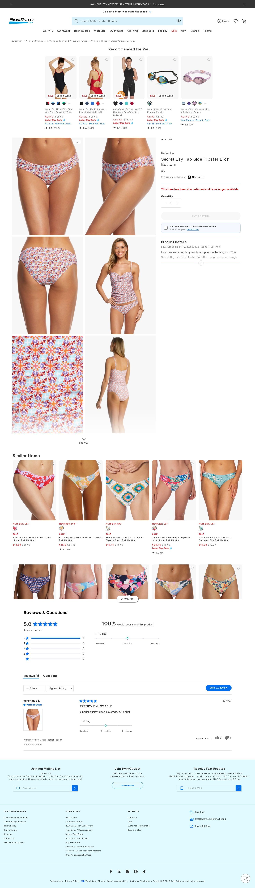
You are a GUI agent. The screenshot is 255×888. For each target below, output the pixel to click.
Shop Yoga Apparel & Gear (78, 855)
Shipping (7, 834)
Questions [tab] (50, 676)
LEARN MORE (127, 785)
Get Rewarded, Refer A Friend (210, 819)
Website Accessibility (13, 842)
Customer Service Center (15, 817)
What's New (71, 817)
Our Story (132, 817)
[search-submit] (76, 21)
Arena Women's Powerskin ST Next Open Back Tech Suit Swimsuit (127, 112)
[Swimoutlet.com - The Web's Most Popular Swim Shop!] (21, 20)
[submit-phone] (238, 788)
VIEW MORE (127, 599)
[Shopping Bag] (244, 21)
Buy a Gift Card (72, 842)
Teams (207, 30)
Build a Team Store (74, 834)
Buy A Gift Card (202, 826)
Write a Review (221, 688)
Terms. (238, 779)
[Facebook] (111, 871)
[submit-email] (75, 788)
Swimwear (63, 30)
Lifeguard (148, 30)
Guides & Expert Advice (14, 821)
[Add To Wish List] (77, 142)
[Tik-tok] (144, 871)
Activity (48, 30)
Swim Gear (116, 30)
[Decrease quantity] (165, 203)
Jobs (130, 821)
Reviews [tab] (31, 676)
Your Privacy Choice (95, 881)
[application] (245, 878)
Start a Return (10, 830)
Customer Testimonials (139, 826)
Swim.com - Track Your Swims (79, 846)
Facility (162, 30)
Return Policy (9, 826)
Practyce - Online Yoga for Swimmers (83, 851)
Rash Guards (82, 30)
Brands (195, 30)
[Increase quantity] (177, 203)
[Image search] (179, 21)
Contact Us (8, 838)
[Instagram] (127, 871)
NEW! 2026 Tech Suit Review (79, 826)
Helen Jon (167, 153)
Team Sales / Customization (78, 830)
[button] (166, 139)
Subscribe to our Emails (76, 838)
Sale (174, 30)
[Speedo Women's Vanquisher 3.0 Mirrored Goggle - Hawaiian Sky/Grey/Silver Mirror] (196, 77)
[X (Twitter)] (119, 871)
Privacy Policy (225, 779)
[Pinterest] (136, 871)
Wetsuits (99, 30)
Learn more (193, 229)
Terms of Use (56, 881)
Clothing (132, 30)
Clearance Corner (73, 821)
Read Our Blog (134, 830)
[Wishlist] (236, 21)
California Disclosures (141, 881)
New (183, 30)
